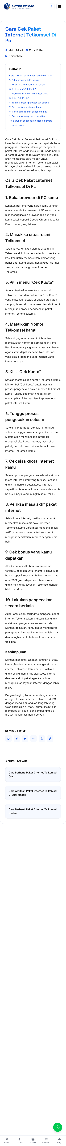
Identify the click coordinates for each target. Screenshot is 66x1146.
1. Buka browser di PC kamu (24, 80)
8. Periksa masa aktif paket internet (28, 111)
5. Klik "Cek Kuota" (19, 98)
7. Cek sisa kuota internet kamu (25, 107)
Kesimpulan (18, 125)
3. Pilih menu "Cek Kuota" (22, 89)
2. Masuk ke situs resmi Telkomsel (27, 84)
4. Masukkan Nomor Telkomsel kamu (28, 93)
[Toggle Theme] (51, 6)
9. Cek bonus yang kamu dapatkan (27, 116)
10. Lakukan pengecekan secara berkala (30, 120)
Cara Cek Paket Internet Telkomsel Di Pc (30, 75)
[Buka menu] (59, 6)
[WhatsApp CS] (57, 1127)
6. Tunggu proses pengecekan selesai (29, 102)
